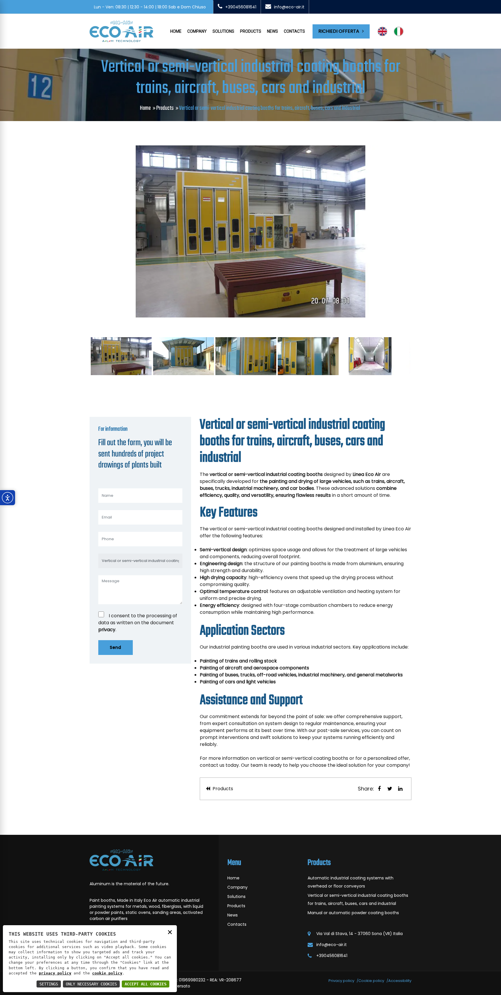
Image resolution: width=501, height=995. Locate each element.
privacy (106, 629)
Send (115, 647)
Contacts (294, 31)
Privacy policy (341, 980)
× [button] (170, 932)
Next (417, 231)
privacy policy (55, 973)
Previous (83, 231)
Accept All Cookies (145, 984)
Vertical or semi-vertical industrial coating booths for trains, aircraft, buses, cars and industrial (358, 899)
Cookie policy (371, 980)
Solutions (223, 31)
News (272, 31)
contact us (212, 765)
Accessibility (399, 980)
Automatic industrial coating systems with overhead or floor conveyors (350, 882)
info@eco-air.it (289, 7)
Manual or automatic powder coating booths (353, 913)
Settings (48, 984)
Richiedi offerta (338, 31)
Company (197, 31)
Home (175, 31)
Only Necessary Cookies (91, 984)
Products (250, 31)
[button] (379, 789)
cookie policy (107, 973)
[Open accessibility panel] (7, 497)
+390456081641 (240, 7)
